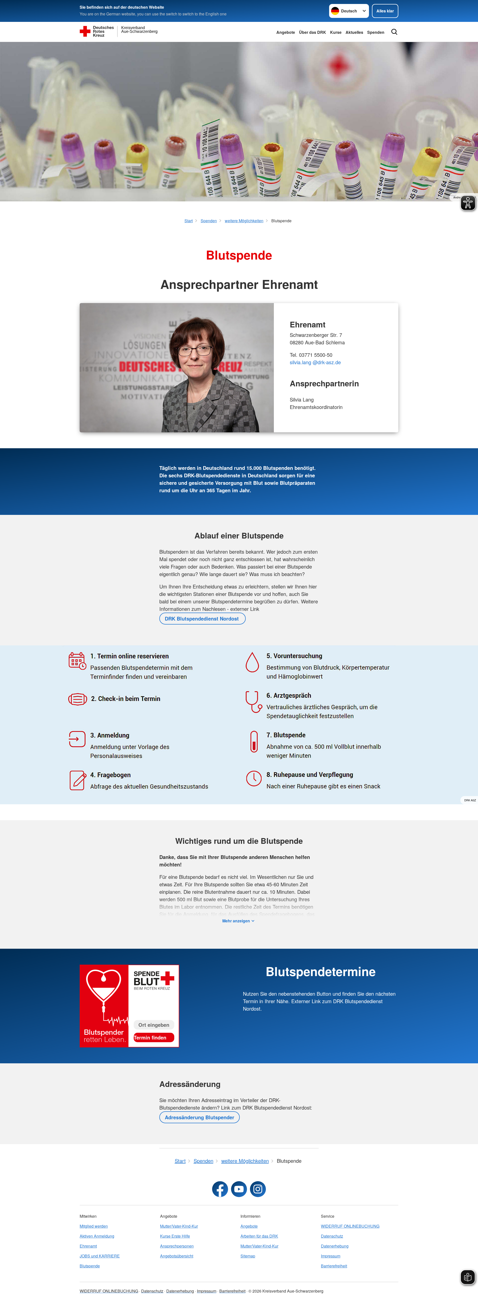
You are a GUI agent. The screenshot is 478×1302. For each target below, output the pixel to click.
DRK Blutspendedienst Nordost (202, 618)
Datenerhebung (335, 1246)
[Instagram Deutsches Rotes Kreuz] (258, 1189)
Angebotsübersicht (176, 1256)
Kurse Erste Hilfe (175, 1236)
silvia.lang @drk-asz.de (315, 362)
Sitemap (247, 1256)
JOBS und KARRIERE (100, 1256)
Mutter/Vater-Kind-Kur (179, 1226)
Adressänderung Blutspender (199, 1117)
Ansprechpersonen (177, 1246)
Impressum (330, 1256)
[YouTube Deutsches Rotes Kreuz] (239, 1189)
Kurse (336, 32)
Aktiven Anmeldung (97, 1236)
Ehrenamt (88, 1246)
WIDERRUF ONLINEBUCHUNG (350, 1226)
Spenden (375, 32)
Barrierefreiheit (334, 1266)
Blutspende (90, 1266)
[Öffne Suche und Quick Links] (394, 32)
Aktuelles (354, 32)
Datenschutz (332, 1236)
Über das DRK (312, 32)
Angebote (285, 32)
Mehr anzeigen (236, 921)
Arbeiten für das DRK (259, 1236)
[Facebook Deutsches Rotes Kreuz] (220, 1189)
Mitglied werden (94, 1226)
